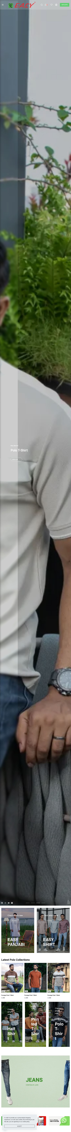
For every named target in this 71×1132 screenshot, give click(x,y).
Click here (23, 459)
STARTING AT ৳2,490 (32, 1085)
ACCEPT (19, 1126)
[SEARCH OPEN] (42, 5)
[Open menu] (3, 4)
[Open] (51, 5)
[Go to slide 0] (27, 903)
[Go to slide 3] (43, 903)
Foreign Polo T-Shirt (28, 995)
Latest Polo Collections (15, 959)
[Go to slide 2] (38, 903)
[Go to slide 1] (33, 903)
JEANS (34, 1080)
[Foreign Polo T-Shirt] (33, 978)
